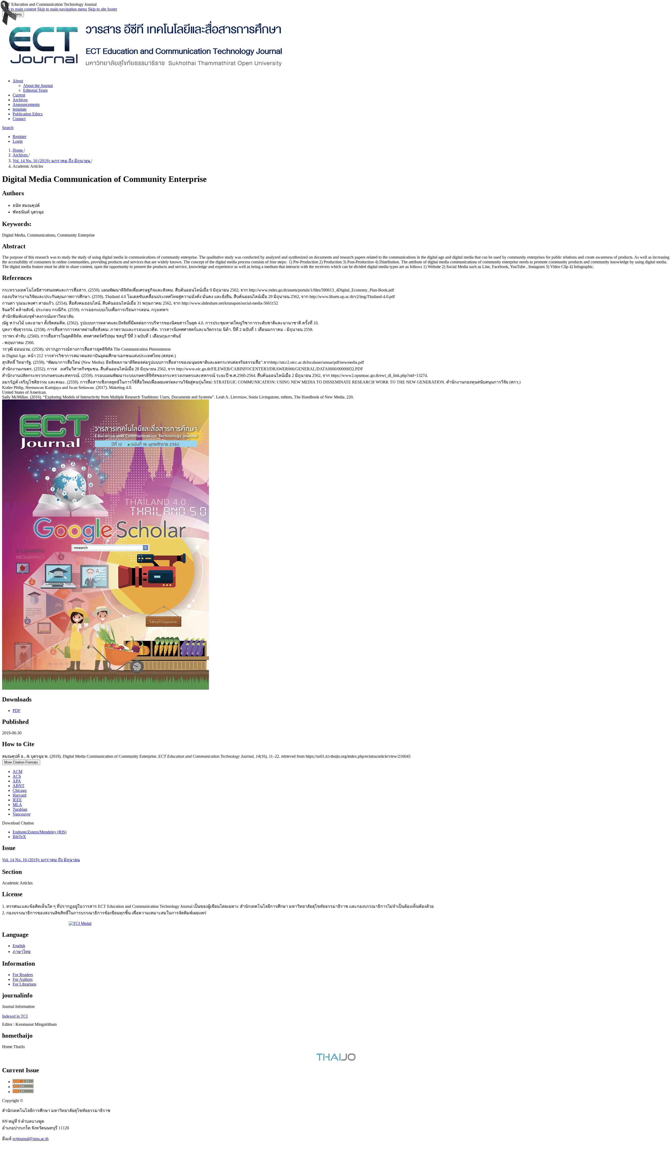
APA (17, 781)
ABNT (18, 785)
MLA (17, 804)
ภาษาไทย (21, 951)
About (18, 81)
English (19, 946)
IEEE (17, 800)
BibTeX (19, 836)
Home (18, 150)
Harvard (19, 795)
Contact (19, 118)
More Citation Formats (21, 762)
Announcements (26, 104)
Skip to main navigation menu (62, 9)
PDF (16, 710)
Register (19, 136)
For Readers (23, 974)
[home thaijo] (336, 1059)
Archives (20, 100)
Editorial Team (35, 90)
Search (7, 127)
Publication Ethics (28, 114)
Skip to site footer (102, 9)
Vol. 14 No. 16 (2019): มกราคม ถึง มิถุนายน (52, 160)
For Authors (23, 979)
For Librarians (24, 984)
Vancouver (21, 814)
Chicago (20, 790)
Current (19, 95)
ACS (17, 776)
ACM (17, 771)
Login (18, 141)
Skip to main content (19, 9)
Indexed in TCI (15, 1016)
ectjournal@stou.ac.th (31, 1138)
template (20, 109)
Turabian (20, 809)
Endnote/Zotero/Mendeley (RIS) (39, 832)
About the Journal (38, 85)
